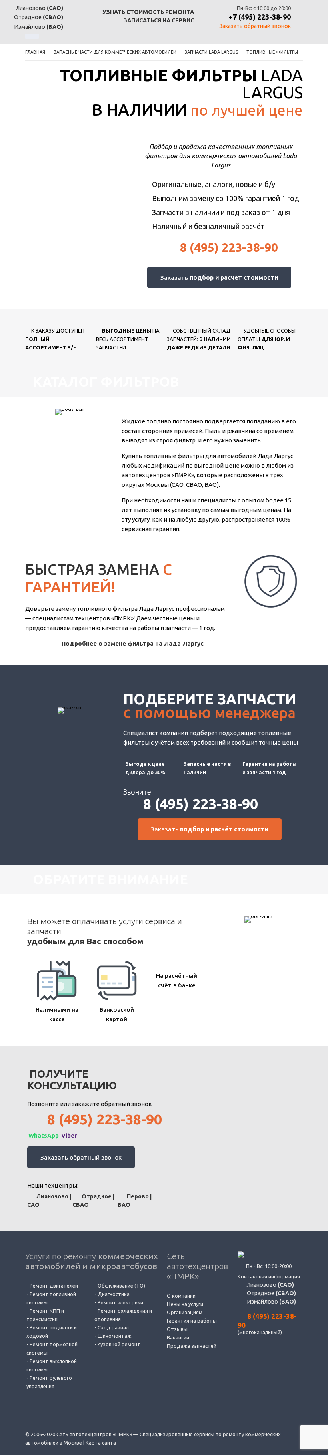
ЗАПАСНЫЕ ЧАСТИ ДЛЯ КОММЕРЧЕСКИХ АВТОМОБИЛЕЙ (115, 52)
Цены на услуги (185, 1304)
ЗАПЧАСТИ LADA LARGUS (211, 52)
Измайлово (271, 1301)
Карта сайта (101, 1442)
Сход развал (113, 1327)
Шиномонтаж (114, 1336)
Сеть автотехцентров (197, 1266)
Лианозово (270, 1285)
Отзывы (177, 1329)
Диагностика (114, 1294)
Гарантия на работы (192, 1320)
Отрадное (271, 1293)
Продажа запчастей (191, 1346)
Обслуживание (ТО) (121, 1285)
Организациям (184, 1312)
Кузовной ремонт (119, 1344)
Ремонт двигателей (54, 1285)
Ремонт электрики (120, 1302)
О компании (181, 1295)
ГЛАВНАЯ (35, 52)
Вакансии (178, 1337)
